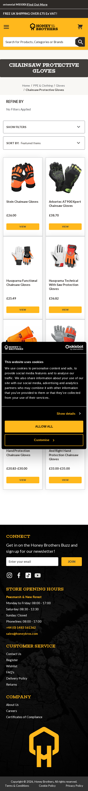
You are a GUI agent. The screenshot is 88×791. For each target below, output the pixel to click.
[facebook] (19, 575)
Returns (11, 684)
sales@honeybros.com (22, 633)
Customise (41, 440)
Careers (11, 711)
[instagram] (9, 575)
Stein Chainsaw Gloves (22, 201)
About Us (12, 704)
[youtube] (37, 575)
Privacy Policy (74, 785)
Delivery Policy (16, 678)
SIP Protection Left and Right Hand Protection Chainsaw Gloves (63, 453)
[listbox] (50, 143)
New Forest (33, 597)
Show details (66, 413)
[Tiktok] (28, 575)
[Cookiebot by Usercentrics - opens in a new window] (65, 347)
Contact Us (13, 654)
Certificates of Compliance (24, 717)
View (22, 226)
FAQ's (10, 672)
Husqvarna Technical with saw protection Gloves (63, 285)
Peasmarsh (13, 597)
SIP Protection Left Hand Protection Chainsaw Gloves (19, 451)
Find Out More (33, 4)
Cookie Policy (47, 785)
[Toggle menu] (6, 26)
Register (12, 660)
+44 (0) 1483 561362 (21, 627)
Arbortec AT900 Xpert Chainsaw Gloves (65, 203)
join (71, 561)
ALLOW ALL (44, 426)
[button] (44, 127)
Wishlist (11, 666)
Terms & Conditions (17, 785)
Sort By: (12, 143)
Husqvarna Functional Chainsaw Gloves (21, 282)
